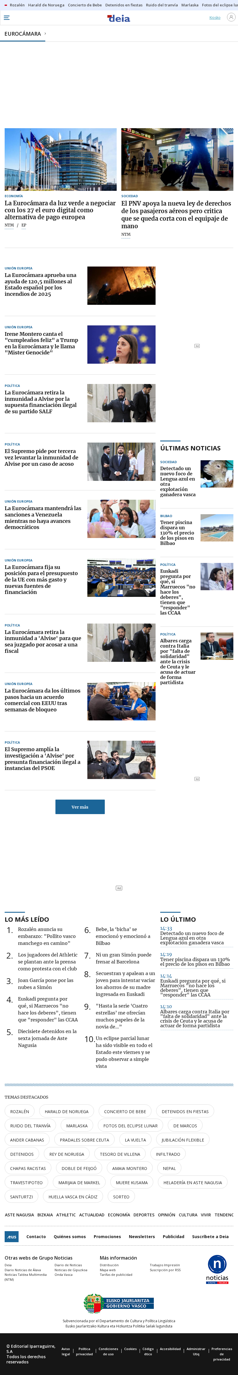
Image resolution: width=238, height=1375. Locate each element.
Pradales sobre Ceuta (84, 1140)
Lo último (178, 919)
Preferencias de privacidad (222, 1354)
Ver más (80, 807)
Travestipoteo (26, 1182)
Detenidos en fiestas (185, 1111)
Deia (8, 1265)
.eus (11, 1236)
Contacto (36, 1236)
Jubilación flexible (183, 1140)
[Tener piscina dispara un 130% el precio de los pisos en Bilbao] (217, 533)
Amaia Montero (129, 1168)
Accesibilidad (170, 1349)
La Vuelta (135, 1140)
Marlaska (77, 1125)
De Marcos (185, 1125)
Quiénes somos (70, 1236)
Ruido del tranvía (30, 1125)
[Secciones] (6, 17)
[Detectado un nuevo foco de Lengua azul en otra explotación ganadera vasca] (217, 481)
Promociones (107, 1236)
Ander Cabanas (27, 1140)
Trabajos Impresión (165, 1265)
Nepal (169, 1168)
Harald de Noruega (67, 1111)
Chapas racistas (28, 1168)
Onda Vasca (64, 1274)
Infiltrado (168, 1154)
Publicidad (173, 1236)
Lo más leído (27, 919)
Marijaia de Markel (79, 1182)
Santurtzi (21, 1197)
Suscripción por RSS (165, 1270)
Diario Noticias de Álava (23, 1270)
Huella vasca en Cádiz (73, 1197)
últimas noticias (190, 447)
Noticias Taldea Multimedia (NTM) (26, 1277)
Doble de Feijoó (79, 1168)
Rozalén (19, 1111)
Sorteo (121, 1197)
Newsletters (142, 1236)
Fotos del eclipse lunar (130, 1125)
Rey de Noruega (66, 1154)
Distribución (109, 1265)
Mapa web (108, 1270)
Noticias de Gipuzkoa (71, 1270)
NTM (9, 225)
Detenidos (22, 1154)
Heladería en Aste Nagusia (192, 1182)
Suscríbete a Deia (210, 1236)
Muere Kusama (132, 1182)
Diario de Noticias (68, 1265)
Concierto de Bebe (125, 1111)
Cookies (130, 1349)
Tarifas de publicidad (116, 1274)
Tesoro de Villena (120, 1154)
